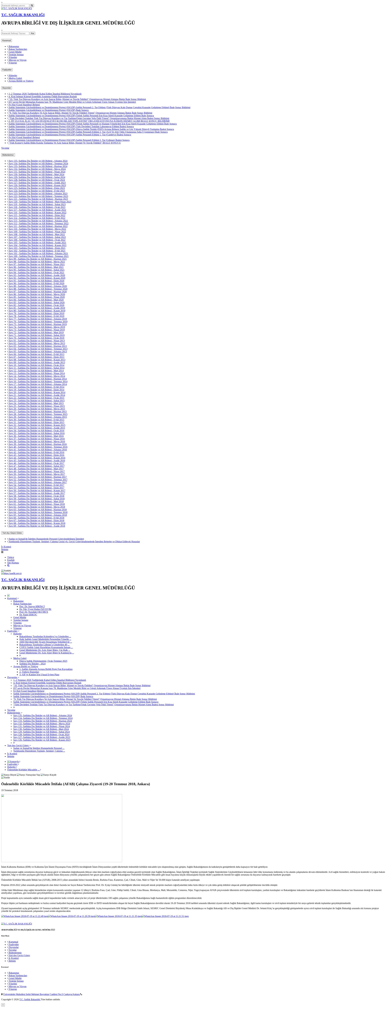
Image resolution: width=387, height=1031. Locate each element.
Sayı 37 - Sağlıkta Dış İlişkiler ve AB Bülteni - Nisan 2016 (36, 438)
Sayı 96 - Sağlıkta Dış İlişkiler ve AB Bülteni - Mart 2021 (36, 267)
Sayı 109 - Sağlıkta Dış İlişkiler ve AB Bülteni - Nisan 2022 (37, 231)
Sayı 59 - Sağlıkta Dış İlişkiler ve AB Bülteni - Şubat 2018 (36, 498)
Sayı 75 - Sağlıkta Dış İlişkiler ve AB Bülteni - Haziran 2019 (37, 324)
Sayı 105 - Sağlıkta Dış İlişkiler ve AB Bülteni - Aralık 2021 (37, 242)
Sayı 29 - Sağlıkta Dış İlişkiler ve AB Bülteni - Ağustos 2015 (37, 417)
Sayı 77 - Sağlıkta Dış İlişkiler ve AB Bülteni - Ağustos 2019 (37, 319)
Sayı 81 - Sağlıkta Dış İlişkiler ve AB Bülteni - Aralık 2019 (36, 308)
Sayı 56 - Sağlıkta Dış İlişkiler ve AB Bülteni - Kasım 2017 (36, 490)
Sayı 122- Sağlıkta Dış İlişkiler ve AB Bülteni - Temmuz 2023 (38, 196)
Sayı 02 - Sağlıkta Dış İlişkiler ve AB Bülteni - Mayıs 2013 (36, 343)
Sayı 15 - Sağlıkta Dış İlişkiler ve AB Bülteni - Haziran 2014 (37, 379)
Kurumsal (6, 40)
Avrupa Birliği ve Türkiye (20, 81)
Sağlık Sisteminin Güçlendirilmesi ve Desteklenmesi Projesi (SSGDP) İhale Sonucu (48, 110)
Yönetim (12, 57)
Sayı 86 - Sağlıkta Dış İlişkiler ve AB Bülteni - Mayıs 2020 (36, 294)
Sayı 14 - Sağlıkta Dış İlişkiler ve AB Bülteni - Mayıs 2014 (36, 376)
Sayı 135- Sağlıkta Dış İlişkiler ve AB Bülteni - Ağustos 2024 (37, 161)
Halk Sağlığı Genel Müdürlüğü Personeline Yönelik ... (45, 639)
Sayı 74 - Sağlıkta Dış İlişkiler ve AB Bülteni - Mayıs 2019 (36, 327)
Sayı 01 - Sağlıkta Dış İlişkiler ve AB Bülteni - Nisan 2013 (36, 340)
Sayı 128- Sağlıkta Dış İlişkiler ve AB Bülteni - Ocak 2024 (36, 180)
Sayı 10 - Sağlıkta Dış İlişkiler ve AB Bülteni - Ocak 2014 (36, 365)
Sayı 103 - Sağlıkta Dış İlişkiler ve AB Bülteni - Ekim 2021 (36, 248)
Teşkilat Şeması (16, 54)
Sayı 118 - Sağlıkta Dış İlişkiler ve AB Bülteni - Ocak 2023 (36, 207)
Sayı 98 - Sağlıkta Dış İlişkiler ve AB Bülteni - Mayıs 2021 (36, 261)
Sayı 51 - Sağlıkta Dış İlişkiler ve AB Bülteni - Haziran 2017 (37, 477)
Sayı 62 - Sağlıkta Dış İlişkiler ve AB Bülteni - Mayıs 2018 (36, 507)
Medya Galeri (15, 78)
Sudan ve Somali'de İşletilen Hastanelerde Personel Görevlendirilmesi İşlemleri (46, 539)
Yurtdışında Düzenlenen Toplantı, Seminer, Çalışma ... (39, 751)
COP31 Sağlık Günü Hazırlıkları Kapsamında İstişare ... (46, 647)
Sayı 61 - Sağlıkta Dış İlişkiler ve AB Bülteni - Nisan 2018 (36, 504)
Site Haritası (13, 562)
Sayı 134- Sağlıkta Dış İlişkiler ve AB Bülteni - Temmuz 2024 (38, 163)
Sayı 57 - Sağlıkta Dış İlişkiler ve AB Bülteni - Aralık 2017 (36, 493)
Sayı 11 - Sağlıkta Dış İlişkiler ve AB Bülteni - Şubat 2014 (36, 368)
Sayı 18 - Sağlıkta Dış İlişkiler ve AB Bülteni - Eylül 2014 (36, 387)
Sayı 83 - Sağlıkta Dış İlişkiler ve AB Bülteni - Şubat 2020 (36, 302)
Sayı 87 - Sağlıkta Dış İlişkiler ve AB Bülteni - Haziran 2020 (37, 291)
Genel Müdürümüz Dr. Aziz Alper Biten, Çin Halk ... (44, 650)
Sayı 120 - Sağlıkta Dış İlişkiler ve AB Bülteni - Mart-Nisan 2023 (39, 201)
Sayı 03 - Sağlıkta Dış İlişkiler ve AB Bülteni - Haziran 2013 (37, 346)
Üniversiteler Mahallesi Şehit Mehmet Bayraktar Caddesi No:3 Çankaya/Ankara (41, 994)
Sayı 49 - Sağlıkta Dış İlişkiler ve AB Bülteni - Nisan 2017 (36, 471)
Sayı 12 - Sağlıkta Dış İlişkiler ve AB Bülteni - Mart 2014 (36, 370)
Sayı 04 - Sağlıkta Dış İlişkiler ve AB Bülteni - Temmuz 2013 (37, 349)
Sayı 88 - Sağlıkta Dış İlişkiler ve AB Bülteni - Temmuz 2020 (37, 289)
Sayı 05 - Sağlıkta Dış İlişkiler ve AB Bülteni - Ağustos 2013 (37, 351)
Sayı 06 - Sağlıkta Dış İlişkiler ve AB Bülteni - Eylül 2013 (36, 354)
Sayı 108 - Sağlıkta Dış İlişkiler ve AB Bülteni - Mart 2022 (36, 234)
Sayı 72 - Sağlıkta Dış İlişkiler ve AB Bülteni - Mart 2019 (36, 332)
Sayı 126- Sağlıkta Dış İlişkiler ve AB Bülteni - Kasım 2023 (37, 185)
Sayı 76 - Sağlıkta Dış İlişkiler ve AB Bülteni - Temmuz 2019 (37, 321)
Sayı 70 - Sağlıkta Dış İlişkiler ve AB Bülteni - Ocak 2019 (36, 338)
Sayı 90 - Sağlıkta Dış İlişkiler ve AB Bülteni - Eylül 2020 (36, 283)
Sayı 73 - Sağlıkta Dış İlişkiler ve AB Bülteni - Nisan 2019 (36, 329)
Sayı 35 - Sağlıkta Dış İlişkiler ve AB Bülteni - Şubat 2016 (36, 433)
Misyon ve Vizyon (17, 60)
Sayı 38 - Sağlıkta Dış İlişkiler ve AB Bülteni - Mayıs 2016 (36, 441)
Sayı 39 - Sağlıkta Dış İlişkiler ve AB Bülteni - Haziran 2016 (37, 444)
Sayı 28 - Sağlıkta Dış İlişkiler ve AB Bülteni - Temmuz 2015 (37, 414)
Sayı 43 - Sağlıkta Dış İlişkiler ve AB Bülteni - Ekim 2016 (36, 455)
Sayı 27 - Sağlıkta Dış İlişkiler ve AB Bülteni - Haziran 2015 (37, 411)
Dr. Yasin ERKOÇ (28, 614)
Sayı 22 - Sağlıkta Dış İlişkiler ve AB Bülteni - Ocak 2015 (36, 398)
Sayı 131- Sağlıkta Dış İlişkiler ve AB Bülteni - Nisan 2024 (36, 171)
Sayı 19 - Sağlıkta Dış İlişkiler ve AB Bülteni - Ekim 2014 (36, 389)
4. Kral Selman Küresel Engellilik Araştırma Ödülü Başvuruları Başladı (42, 96)
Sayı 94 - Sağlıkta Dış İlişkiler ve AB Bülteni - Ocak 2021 (36, 272)
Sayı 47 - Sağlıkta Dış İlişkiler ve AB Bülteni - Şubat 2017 (36, 466)
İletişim (4, 549)
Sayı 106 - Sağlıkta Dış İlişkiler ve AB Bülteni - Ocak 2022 (36, 240)
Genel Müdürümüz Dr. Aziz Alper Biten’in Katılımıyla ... (46, 653)
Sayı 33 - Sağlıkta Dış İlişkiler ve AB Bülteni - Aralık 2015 (36, 428)
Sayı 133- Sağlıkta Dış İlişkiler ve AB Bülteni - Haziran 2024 (37, 166)
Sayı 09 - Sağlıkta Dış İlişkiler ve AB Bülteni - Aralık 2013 (36, 362)
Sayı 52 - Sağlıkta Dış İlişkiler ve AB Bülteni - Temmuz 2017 (37, 479)
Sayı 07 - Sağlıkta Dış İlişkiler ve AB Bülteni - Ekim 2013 (36, 357)
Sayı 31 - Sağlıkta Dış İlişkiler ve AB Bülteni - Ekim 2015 (36, 422)
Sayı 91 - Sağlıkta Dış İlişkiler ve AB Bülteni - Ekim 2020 (36, 280)
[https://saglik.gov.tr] (11, 573)
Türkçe (10, 557)
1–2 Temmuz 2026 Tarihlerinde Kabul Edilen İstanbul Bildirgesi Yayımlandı (44, 93)
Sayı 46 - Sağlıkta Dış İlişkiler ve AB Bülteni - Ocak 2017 (36, 463)
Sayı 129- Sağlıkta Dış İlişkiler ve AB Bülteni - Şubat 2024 (36, 177)
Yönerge (12, 62)
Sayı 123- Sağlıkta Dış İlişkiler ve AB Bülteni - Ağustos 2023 (37, 193)
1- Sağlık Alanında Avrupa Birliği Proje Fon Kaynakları (46, 669)
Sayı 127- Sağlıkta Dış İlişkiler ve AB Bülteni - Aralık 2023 (37, 182)
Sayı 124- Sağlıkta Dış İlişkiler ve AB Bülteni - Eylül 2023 (36, 191)
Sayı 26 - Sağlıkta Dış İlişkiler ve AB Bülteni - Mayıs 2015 (36, 408)
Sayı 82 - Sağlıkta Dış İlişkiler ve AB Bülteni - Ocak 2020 (36, 305)
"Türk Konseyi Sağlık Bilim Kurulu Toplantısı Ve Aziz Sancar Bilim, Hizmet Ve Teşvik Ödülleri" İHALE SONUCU (64, 143)
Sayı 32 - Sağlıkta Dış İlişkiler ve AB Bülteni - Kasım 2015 (36, 425)
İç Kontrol (6, 546)
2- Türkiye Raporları (29, 672)
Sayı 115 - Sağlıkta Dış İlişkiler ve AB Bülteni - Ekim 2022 (36, 215)
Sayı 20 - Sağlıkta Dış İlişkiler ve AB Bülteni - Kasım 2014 (36, 392)
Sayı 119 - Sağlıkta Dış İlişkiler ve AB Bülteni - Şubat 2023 (37, 204)
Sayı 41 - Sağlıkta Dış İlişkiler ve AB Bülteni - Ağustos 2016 (37, 449)
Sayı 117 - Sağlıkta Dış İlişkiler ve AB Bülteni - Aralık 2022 (37, 210)
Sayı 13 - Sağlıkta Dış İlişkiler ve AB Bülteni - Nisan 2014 (36, 373)
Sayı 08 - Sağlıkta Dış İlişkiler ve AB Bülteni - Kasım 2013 (36, 359)
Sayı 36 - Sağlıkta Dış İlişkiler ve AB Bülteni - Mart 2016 (36, 436)
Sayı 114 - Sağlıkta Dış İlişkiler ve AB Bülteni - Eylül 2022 (36, 218)
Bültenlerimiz (8, 155)
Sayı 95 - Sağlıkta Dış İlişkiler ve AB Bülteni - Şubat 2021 (36, 270)
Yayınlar (5, 148)
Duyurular (6, 88)
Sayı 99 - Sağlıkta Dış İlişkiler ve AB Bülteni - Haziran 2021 (37, 259)
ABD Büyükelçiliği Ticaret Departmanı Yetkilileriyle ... (45, 642)
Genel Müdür (15, 52)
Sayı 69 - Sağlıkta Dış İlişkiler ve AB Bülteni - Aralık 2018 (36, 526)
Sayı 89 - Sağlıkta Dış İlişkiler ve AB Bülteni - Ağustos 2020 (37, 286)
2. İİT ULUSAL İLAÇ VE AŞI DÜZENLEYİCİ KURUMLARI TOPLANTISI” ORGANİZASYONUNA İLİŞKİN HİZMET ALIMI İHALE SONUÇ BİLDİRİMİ (88, 121)
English (11, 560)
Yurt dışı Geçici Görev (12, 533)
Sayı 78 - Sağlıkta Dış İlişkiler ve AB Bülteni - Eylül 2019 (36, 316)
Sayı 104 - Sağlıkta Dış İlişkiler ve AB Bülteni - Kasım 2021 (37, 245)
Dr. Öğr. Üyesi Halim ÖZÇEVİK (35, 609)
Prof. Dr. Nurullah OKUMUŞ (33, 612)
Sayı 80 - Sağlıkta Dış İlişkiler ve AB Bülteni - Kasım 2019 (36, 310)
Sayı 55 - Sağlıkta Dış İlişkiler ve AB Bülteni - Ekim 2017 (36, 488)
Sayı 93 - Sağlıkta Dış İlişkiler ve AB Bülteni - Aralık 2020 (36, 275)
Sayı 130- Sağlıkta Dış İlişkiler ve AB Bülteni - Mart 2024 (36, 174)
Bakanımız (13, 46)
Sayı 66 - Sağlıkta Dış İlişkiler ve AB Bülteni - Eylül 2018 (36, 517)
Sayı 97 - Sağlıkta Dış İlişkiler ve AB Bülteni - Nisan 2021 (36, 264)
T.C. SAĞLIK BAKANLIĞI (23, 15)
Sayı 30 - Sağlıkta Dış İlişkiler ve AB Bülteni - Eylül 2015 (36, 419)
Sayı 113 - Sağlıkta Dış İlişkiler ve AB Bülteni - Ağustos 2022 (38, 220)
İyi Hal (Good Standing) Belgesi (24, 104)
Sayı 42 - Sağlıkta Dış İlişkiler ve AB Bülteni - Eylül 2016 (36, 452)
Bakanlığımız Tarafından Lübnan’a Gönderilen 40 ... (44, 644)
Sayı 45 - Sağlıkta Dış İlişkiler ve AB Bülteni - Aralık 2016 (36, 460)
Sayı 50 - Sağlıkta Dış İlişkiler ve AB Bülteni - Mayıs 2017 (36, 474)
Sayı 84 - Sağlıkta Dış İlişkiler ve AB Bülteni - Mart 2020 (36, 300)
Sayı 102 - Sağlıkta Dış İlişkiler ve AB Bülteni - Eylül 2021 (36, 250)
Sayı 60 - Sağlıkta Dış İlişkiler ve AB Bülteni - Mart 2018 (36, 501)
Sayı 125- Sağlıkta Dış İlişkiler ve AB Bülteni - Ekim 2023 (36, 188)
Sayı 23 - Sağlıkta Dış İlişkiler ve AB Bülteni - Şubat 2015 (36, 400)
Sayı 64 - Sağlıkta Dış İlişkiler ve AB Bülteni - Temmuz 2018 (37, 512)
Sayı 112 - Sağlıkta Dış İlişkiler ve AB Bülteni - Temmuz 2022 (38, 223)
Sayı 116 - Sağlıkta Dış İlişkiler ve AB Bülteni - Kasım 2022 (37, 212)
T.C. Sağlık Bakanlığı (30, 999)
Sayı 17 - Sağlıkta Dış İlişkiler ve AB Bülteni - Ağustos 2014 (37, 384)
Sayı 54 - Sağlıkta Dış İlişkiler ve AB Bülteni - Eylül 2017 (36, 485)
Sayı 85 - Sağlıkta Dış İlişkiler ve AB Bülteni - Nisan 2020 (36, 297)
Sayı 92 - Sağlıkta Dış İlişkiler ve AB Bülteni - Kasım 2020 (36, 278)
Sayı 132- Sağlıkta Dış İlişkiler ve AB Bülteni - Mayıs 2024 (37, 169)
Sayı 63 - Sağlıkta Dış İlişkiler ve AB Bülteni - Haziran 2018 (37, 509)
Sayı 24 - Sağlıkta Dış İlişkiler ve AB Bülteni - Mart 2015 (36, 403)
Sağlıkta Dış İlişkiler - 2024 (32, 663)
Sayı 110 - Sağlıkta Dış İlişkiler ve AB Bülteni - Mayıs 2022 (37, 229)
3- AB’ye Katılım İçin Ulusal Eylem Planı (39, 674)
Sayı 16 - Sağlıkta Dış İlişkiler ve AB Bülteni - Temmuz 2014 (37, 381)
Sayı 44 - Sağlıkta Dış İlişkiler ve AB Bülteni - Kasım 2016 (36, 458)
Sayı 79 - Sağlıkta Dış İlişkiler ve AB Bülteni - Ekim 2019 (36, 313)
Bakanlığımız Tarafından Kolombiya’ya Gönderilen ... (45, 636)
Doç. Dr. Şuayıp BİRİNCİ (32, 606)
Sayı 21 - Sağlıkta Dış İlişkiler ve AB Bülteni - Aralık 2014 (36, 395)
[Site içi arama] (8, 565)
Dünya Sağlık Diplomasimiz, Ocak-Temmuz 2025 (43, 661)
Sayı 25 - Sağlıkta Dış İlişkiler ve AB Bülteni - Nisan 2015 (36, 406)
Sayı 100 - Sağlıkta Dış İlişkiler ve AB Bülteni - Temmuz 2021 (38, 256)
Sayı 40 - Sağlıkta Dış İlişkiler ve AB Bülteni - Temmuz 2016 (37, 447)
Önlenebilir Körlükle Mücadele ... (23, 769)
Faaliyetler (6, 70)
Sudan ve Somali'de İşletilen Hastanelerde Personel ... (38, 748)
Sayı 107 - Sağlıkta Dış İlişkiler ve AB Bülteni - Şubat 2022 (37, 237)
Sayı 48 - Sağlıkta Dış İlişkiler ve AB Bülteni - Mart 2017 (36, 468)
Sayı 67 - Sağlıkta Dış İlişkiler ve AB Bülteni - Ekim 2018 (36, 520)
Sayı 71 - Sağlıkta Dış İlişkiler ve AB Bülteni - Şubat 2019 (36, 335)
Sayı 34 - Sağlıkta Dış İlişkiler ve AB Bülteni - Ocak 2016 (36, 430)
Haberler (12, 75)
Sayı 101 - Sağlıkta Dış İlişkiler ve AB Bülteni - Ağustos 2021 (38, 253)
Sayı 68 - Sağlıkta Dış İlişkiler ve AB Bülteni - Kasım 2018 (36, 523)
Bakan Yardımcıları (17, 49)
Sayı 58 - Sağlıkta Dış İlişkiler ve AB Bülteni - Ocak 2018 (36, 496)
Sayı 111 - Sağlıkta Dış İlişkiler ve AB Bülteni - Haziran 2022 (38, 226)
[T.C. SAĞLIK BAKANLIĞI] (16, 8)
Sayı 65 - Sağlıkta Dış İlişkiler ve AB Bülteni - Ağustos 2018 (37, 515)
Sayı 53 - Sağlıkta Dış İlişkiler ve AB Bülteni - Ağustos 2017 (37, 482)
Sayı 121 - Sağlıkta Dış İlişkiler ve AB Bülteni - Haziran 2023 (38, 199)
